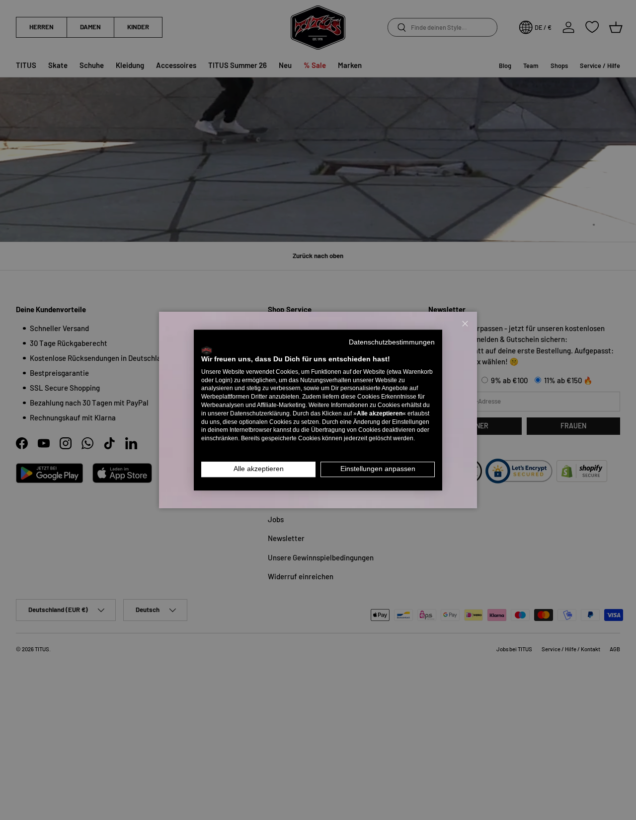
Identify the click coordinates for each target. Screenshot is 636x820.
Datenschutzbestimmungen (392, 342)
